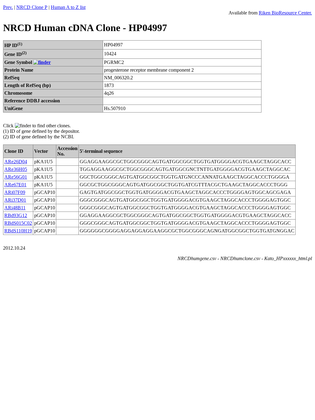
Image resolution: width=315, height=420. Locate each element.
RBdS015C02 (18, 223)
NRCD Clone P (31, 7)
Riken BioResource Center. (285, 12)
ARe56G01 (15, 177)
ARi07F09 (14, 192)
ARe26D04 (15, 161)
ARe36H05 (15, 169)
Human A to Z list (68, 7)
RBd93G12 (15, 215)
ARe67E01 (15, 184)
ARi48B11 (15, 207)
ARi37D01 (15, 200)
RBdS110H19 (18, 230)
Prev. (8, 7)
